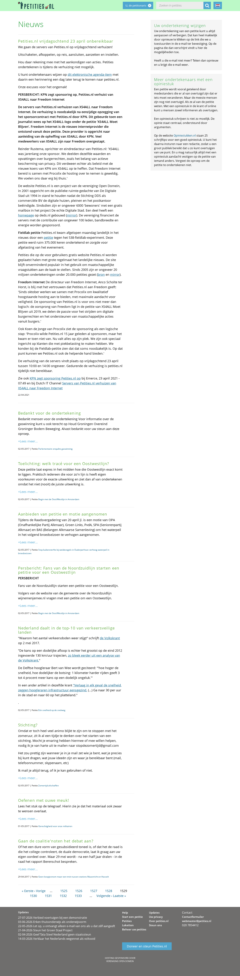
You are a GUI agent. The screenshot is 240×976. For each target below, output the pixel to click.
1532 (63, 896)
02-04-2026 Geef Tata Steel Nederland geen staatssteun (54, 934)
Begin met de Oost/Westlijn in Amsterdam (58, 499)
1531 (48, 896)
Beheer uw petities (134, 929)
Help (125, 912)
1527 (93, 891)
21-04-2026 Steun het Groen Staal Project (45, 930)
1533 (78, 896)
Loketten (128, 925)
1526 (78, 891)
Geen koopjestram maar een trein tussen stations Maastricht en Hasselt (73, 876)
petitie (48, 237)
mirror (71, 215)
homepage (26, 215)
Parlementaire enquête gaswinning (55, 448)
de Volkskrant (110, 638)
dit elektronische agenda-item (90, 74)
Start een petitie (132, 917)
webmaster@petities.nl (196, 921)
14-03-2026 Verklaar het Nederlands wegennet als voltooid (56, 939)
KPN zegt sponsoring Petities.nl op (55, 378)
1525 (63, 891)
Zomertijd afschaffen (48, 785)
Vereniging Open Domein (120, 961)
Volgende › (104, 896)
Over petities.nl (158, 921)
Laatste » (119, 896)
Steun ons (155, 925)
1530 (33, 896)
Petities (127, 921)
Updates (154, 912)
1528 (108, 891)
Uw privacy (156, 917)
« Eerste (27, 891)
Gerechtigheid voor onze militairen (55, 826)
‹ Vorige (40, 891)
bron (101, 274)
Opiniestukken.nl (185, 135)
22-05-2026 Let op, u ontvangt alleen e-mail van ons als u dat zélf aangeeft (66, 926)
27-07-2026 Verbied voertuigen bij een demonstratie (52, 918)
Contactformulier (193, 917)
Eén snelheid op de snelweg (51, 710)
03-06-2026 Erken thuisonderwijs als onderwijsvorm (52, 922)
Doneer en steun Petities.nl (147, 946)
